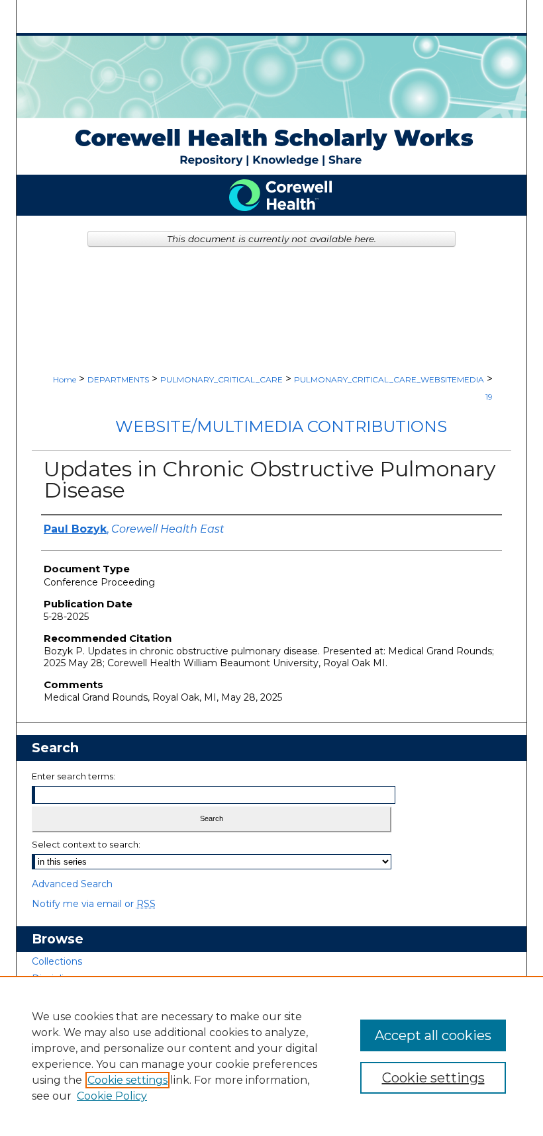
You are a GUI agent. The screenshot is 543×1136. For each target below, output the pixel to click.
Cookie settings (127, 1080)
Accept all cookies (433, 1035)
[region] (271, 1056)
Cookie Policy (112, 1096)
